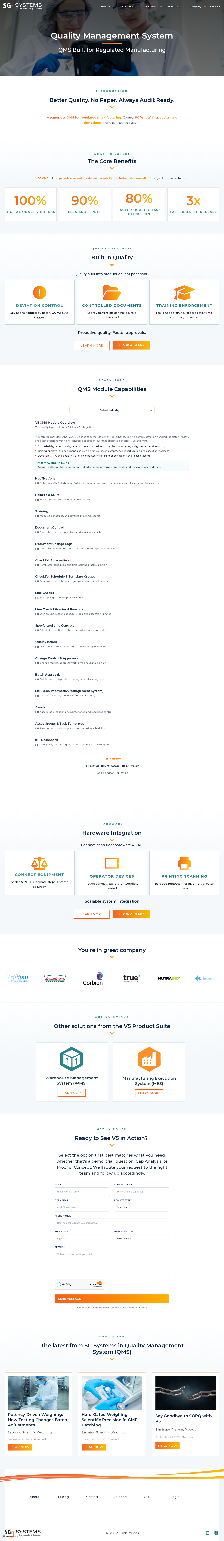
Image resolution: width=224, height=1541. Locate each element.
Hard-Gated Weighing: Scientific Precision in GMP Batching (110, 1419)
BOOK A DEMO (131, 345)
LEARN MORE (92, 345)
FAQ (146, 1497)
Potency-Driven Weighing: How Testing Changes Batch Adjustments (37, 1419)
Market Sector (124, 1231)
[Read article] (38, 1392)
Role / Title (61, 1231)
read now (20, 1447)
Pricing (63, 1497)
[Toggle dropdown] (117, 6)
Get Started (150, 6)
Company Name (123, 1184)
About (34, 1497)
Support (120, 1497)
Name (58, 1184)
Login (175, 1497)
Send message (69, 1298)
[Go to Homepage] (22, 6)
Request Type (123, 1200)
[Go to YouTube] (207, 1533)
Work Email (62, 1200)
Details (60, 1247)
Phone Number (63, 1216)
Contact (215, 6)
